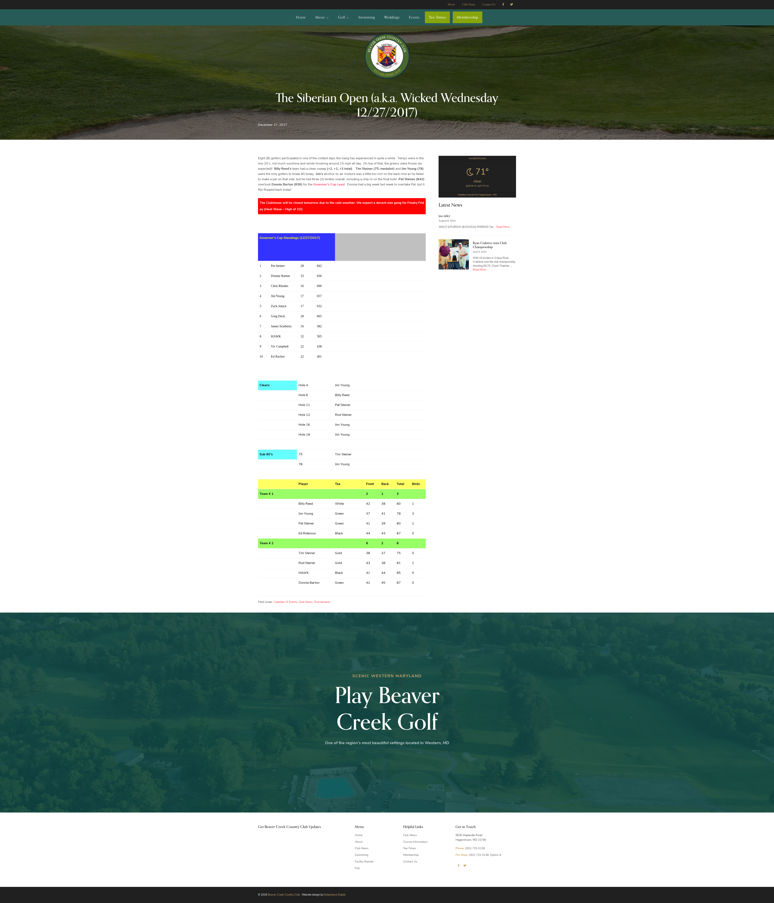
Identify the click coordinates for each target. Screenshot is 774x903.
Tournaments (322, 602)
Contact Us (410, 861)
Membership (411, 855)
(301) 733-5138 (470, 848)
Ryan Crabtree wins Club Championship (490, 245)
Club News (305, 602)
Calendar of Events (285, 602)
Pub (357, 868)
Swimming (361, 855)
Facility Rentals (364, 861)
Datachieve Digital (334, 895)
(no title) (444, 216)
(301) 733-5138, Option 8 (478, 855)
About (359, 842)
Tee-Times (409, 848)
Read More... (503, 227)
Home (358, 835)
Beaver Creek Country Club (284, 895)
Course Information (415, 842)
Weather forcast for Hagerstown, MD (477, 195)
